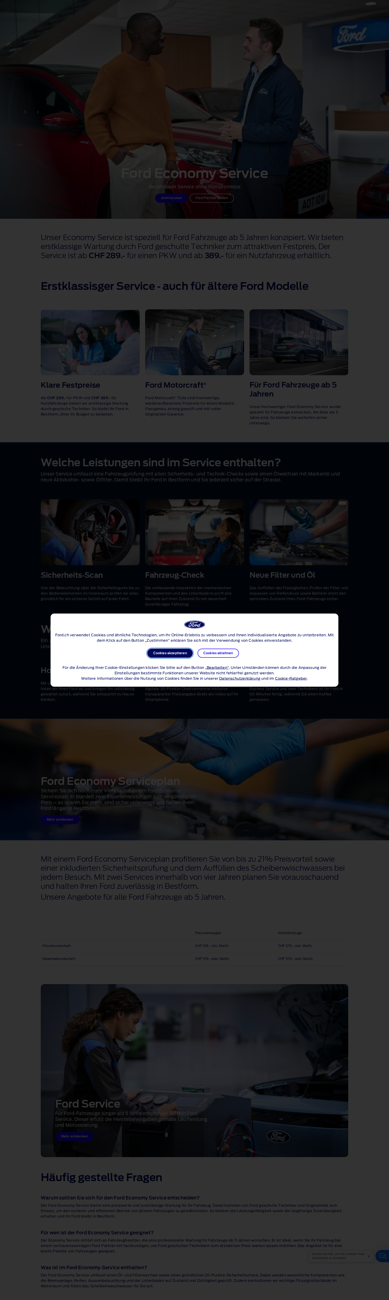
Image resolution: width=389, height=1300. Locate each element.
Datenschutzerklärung (239, 678)
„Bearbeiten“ (217, 667)
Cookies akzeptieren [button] (170, 653)
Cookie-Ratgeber (291, 678)
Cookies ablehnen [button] (218, 653)
